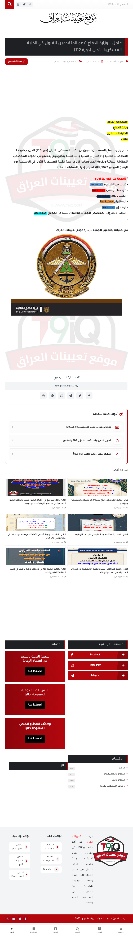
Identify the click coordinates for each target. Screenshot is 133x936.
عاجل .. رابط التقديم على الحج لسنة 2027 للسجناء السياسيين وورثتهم (99, 502)
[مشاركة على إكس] (79, 395)
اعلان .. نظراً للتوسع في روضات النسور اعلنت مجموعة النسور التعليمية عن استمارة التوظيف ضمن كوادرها (37, 502)
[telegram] (19, 918)
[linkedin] (13, 918)
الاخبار (122, 768)
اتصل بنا (47, 869)
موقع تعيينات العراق (92, 919)
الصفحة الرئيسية (70, 62)
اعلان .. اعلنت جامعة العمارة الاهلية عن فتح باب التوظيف (101, 535)
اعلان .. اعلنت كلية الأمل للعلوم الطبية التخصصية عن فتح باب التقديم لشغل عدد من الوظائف (99, 571)
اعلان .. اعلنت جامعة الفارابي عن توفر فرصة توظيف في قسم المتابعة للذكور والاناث (38, 571)
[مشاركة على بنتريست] (52, 395)
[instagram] (7, 918)
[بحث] (9, 4)
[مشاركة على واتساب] (61, 395)
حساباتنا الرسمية (50, 847)
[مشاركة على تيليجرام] (70, 395)
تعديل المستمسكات (16, 874)
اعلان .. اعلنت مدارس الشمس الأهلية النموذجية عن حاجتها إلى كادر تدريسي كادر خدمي (37, 536)
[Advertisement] (66, 92)
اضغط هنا (96, 184)
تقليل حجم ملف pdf (18, 861)
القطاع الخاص (118, 780)
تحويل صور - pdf (17, 847)
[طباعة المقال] (43, 395)
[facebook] (25, 918)
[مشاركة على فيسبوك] (89, 395)
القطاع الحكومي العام (114, 774)
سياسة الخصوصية (48, 859)
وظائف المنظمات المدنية (112, 786)
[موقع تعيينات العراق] (68, 20)
